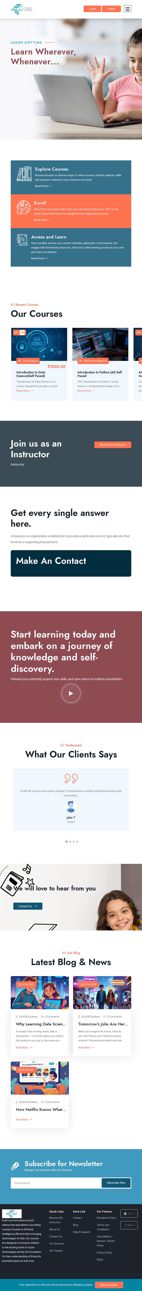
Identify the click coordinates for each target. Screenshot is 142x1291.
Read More (42, 186)
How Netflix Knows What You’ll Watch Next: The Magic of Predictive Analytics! (41, 1109)
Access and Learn (48, 237)
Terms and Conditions (103, 1227)
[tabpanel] (71, 800)
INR (129, 1225)
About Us (54, 1229)
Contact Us (26, 906)
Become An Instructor (56, 1220)
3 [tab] (73, 842)
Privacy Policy (104, 1252)
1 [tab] (67, 842)
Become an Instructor (113, 444)
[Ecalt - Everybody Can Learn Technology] (12, 1213)
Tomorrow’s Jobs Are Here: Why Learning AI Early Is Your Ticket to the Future (103, 1024)
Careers (77, 1217)
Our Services (56, 1243)
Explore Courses (51, 169)
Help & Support (81, 1232)
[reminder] (62, 332)
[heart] (62, 338)
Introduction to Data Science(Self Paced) (30, 374)
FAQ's (100, 1259)
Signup (111, 8)
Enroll (40, 203)
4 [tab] (77, 842)
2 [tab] (70, 842)
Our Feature (56, 1250)
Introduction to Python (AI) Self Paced (100, 374)
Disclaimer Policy (106, 1217)
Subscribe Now (116, 1182)
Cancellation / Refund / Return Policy (106, 1241)
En (129, 1213)
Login (92, 8)
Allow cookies (109, 1285)
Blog (75, 1224)
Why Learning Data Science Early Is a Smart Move (41, 1024)
